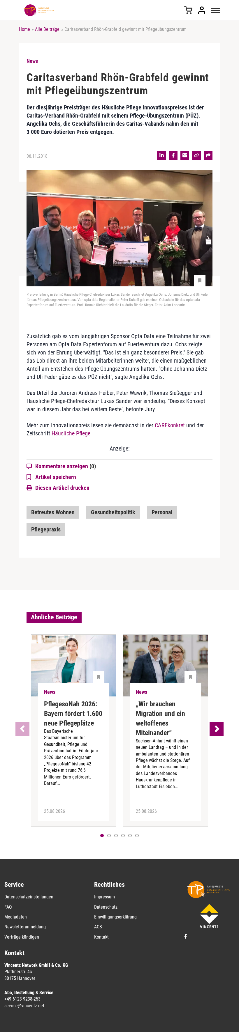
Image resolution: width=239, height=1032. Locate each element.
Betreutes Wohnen (53, 512)
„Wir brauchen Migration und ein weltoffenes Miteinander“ (160, 718)
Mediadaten (15, 917)
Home (24, 29)
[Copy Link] (196, 155)
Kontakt (101, 937)
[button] (109, 835)
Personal (162, 512)
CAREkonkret (170, 425)
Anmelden (201, 10)
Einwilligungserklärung (115, 917)
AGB (98, 927)
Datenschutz (105, 907)
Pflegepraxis (46, 529)
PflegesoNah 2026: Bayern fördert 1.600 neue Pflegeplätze (73, 713)
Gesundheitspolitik (113, 512)
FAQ (8, 907)
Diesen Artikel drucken (62, 487)
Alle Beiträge (47, 29)
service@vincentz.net (24, 1005)
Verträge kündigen (21, 937)
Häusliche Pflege (71, 433)
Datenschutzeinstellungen (28, 897)
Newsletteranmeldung (25, 927)
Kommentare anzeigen (65, 466)
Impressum (104, 897)
